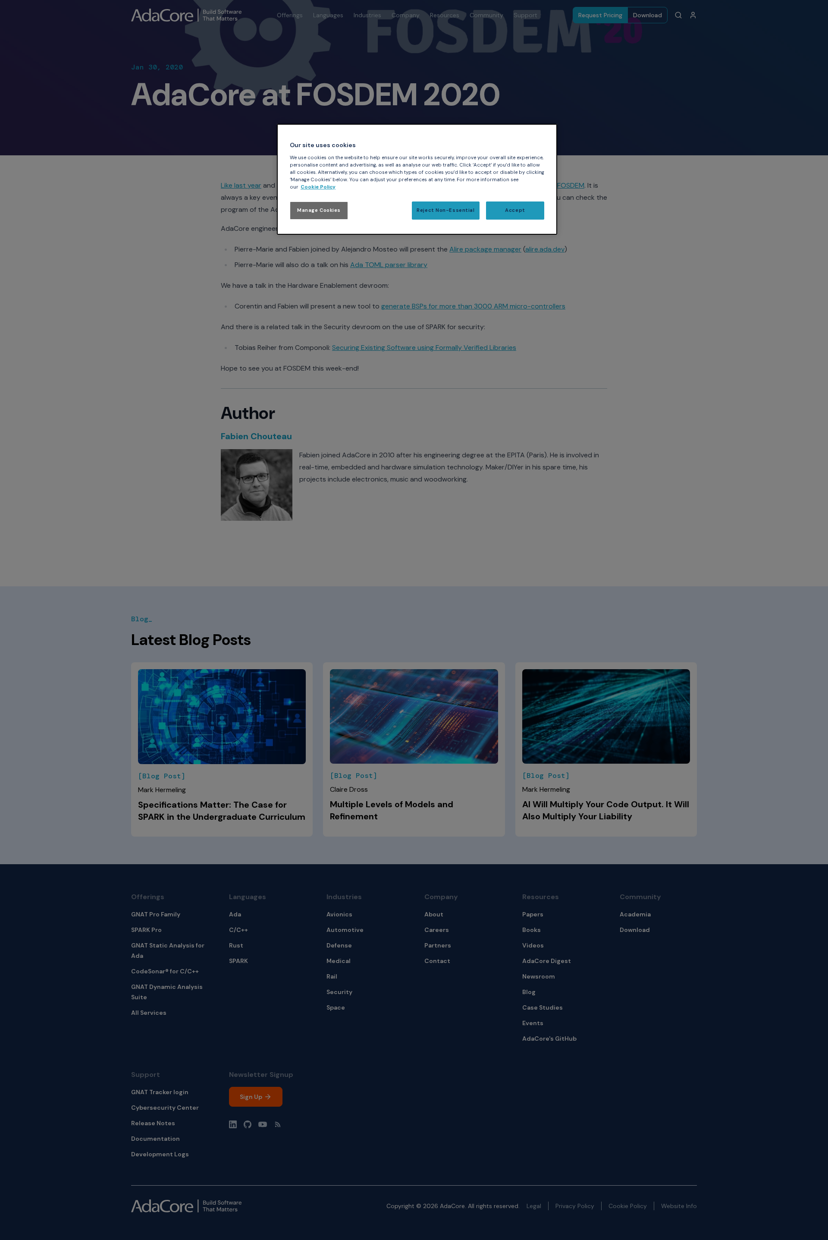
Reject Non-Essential (445, 210)
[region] (417, 179)
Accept (515, 210)
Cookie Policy (318, 187)
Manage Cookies (319, 210)
